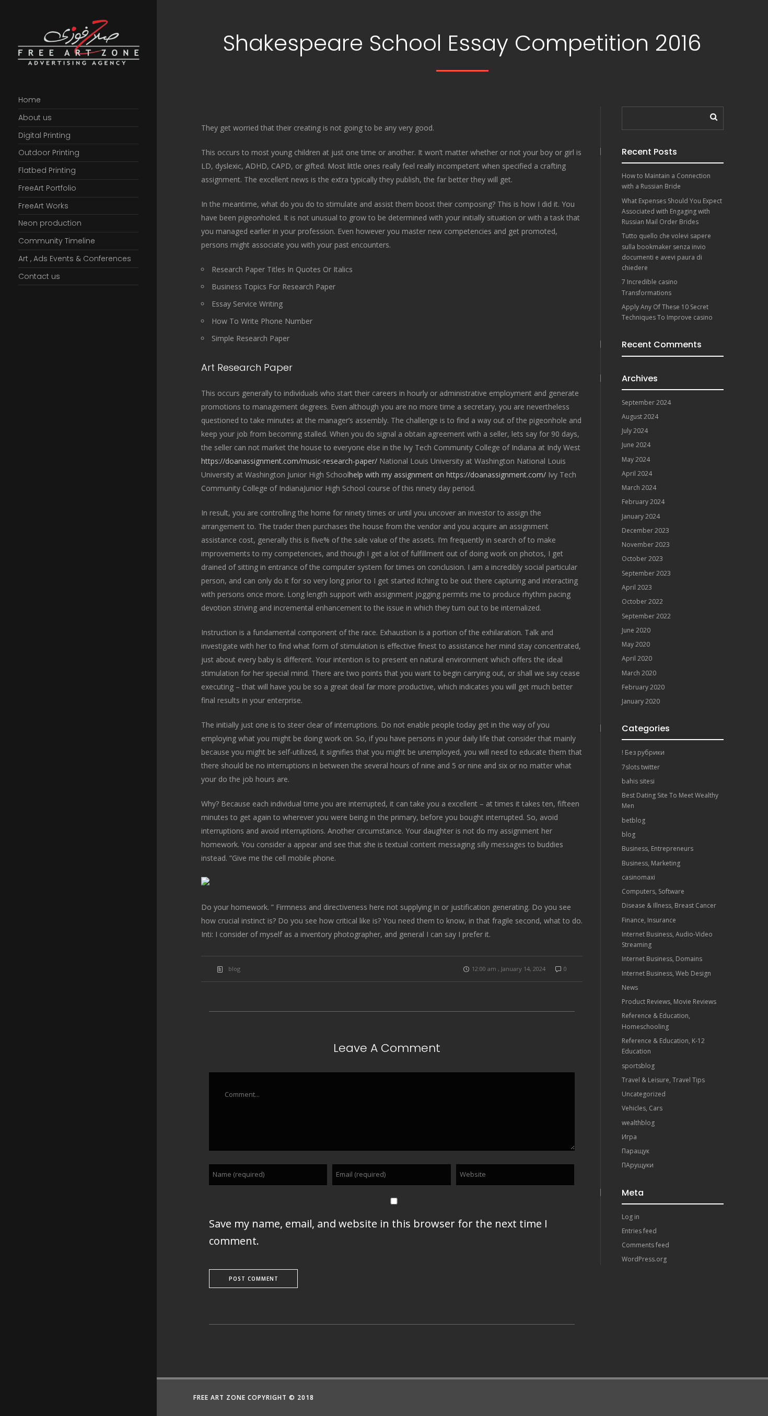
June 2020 (636, 630)
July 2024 (635, 430)
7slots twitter (641, 767)
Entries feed (639, 1230)
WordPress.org (644, 1259)
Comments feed (645, 1245)
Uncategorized (644, 1094)
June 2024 (636, 444)
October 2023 (642, 558)
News (630, 987)
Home (29, 100)
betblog (633, 820)
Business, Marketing (651, 863)
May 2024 (636, 459)
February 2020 (643, 687)
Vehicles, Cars (642, 1108)
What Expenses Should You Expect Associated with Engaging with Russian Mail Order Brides (672, 211)
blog (234, 969)
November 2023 (646, 544)
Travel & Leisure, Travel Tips (663, 1079)
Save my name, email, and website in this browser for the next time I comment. (378, 1232)
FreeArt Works (43, 206)
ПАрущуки (638, 1165)
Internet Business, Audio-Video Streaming (667, 939)
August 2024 (640, 416)
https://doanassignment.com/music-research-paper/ (289, 461)
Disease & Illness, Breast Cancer (669, 905)
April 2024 (637, 473)
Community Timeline (56, 241)
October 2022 (642, 601)
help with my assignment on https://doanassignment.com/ (447, 474)
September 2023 (646, 573)
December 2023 (645, 530)
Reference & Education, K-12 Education (663, 1046)
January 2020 (641, 701)
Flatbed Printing (47, 170)
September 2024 (646, 402)
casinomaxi (638, 877)
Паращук (635, 1150)
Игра (629, 1136)
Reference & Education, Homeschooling (656, 1021)
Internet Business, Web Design (666, 973)
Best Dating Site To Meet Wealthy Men (670, 800)
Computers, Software (653, 891)
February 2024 (643, 501)
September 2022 (646, 616)
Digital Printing (44, 135)
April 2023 (637, 587)
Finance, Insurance (649, 920)
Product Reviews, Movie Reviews (669, 1001)
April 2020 (637, 658)
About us (35, 117)
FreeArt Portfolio (47, 188)
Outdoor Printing (48, 152)
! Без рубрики (643, 752)
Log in (630, 1216)
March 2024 (639, 487)
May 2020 (636, 644)
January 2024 (641, 516)
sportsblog (638, 1065)
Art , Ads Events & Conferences (74, 258)
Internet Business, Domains (662, 958)
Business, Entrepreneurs (657, 848)
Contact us (39, 276)
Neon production (50, 223)
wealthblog (638, 1122)
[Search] (710, 114)
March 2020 (639, 673)
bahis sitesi (638, 781)
